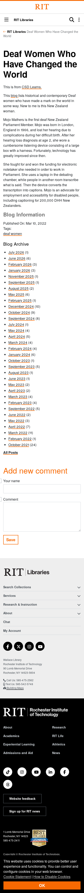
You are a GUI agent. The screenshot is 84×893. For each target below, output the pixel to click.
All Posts (10, 452)
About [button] (7, 613)
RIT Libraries (16, 31)
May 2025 (16, 294)
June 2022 (16, 414)
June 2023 (16, 378)
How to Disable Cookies (51, 876)
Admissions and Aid (18, 753)
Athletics (58, 744)
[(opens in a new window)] (7, 646)
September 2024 (21, 318)
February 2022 (20, 438)
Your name (11, 480)
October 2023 (19, 360)
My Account (12, 630)
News (56, 753)
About (7, 727)
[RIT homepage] (35, 712)
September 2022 (21, 408)
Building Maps (15, 688)
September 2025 (21, 282)
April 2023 (16, 390)
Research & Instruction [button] (20, 604)
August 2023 (18, 372)
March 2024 (17, 342)
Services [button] (9, 595)
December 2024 (21, 306)
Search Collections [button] (17, 587)
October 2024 (19, 312)
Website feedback (22, 798)
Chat (6, 622)
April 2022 (16, 426)
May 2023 (16, 384)
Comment (10, 499)
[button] (6, 20)
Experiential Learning (19, 744)
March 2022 (17, 432)
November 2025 (21, 276)
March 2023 (17, 396)
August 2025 (18, 288)
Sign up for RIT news (24, 811)
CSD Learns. (32, 86)
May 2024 (16, 330)
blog (14, 95)
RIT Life (58, 736)
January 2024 (19, 354)
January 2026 (19, 270)
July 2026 (16, 252)
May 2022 (16, 420)
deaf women (12, 233)
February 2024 (20, 348)
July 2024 (16, 324)
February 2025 (20, 300)
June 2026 (16, 258)
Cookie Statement (17, 876)
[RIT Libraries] (27, 572)
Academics (11, 736)
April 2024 (16, 336)
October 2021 (18, 444)
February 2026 (20, 264)
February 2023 (20, 402)
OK (42, 885)
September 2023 (21, 366)
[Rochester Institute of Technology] (42, 6)
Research (59, 727)
